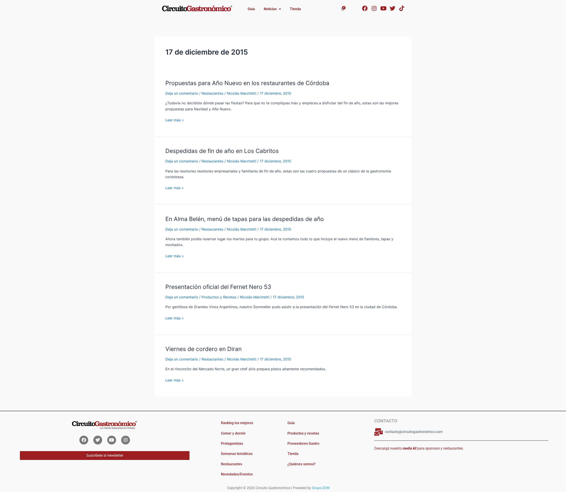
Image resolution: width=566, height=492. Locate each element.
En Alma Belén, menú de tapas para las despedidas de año (244, 218)
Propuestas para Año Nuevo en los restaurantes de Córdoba (247, 83)
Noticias (270, 9)
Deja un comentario (181, 93)
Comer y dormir (233, 433)
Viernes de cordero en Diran (203, 348)
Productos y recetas (303, 433)
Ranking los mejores (237, 423)
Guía (251, 9)
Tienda (295, 9)
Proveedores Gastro (303, 443)
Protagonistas (232, 443)
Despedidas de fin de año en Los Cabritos (222, 150)
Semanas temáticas (236, 454)
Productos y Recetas (219, 297)
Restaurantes (212, 93)
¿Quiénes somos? (301, 464)
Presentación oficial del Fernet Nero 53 (218, 286)
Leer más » (174, 120)
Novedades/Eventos (237, 474)
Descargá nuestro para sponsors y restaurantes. (419, 448)
